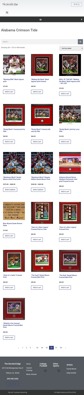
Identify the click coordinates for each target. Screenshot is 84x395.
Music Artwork (31, 374)
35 (47, 348)
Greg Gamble (71, 373)
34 (42, 348)
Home (28, 364)
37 (56, 348)
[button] (7, 12)
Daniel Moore (71, 369)
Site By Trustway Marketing (17, 392)
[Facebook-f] (81, 19)
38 (61, 348)
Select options (10, 190)
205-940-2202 (12, 379)
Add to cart (9, 92)
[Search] (80, 41)
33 (37, 348)
